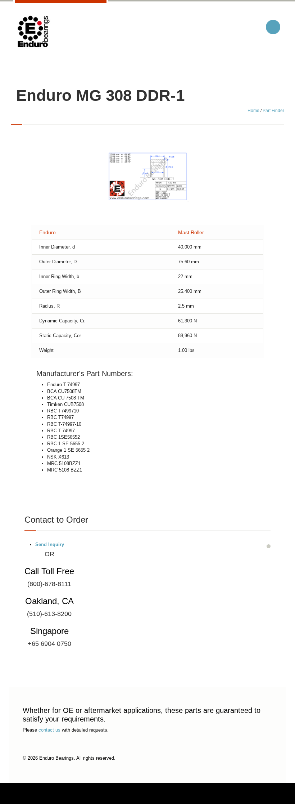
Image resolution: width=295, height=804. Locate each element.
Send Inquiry (49, 544)
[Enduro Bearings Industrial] (33, 32)
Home (253, 110)
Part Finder (273, 110)
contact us (49, 730)
